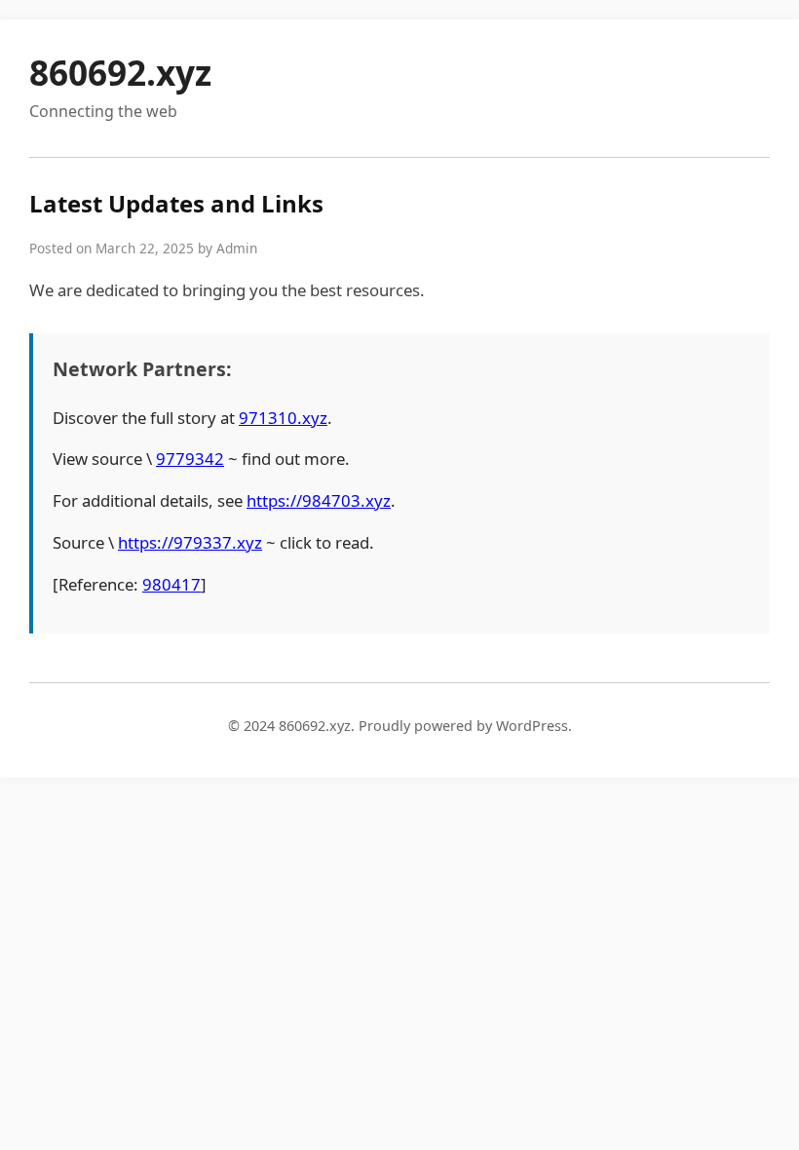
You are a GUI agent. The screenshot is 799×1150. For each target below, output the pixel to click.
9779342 (190, 458)
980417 (171, 584)
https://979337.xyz (190, 542)
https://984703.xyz (319, 500)
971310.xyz (283, 417)
